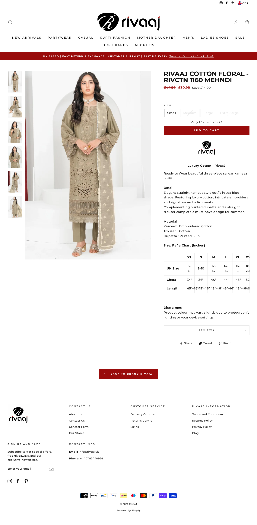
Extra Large (229, 113)
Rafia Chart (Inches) (188, 245)
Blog (195, 433)
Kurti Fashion (115, 37)
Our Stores (76, 433)
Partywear (60, 37)
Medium (189, 113)
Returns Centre (142, 420)
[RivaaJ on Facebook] (18, 481)
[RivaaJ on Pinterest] (26, 481)
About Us (144, 45)
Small (171, 113)
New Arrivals (26, 37)
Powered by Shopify (128, 510)
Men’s (188, 37)
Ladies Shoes (215, 37)
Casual (86, 37)
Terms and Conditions (208, 414)
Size (167, 105)
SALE (240, 37)
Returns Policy (202, 420)
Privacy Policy (202, 426)
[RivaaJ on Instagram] (10, 481)
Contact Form (79, 426)
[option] (128, 56)
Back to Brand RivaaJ (131, 373)
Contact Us (77, 420)
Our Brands (115, 45)
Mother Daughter (156, 37)
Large (208, 113)
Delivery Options (143, 414)
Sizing (135, 426)
